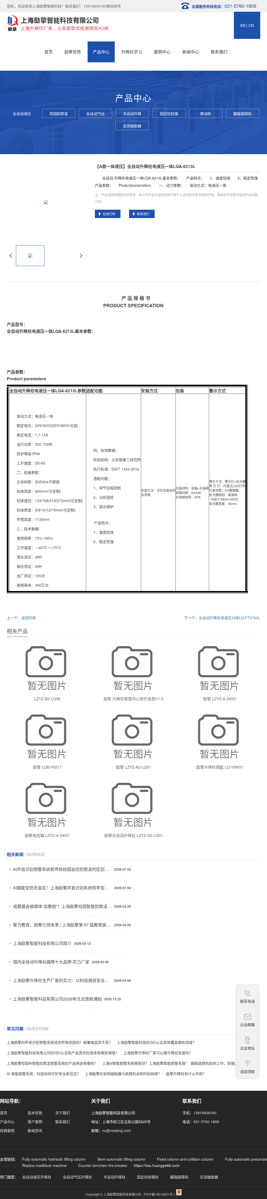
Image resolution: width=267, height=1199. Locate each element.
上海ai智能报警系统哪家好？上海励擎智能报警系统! (144, 1063)
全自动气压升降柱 (95, 114)
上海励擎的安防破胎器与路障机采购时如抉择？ (123, 1073)
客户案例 (35, 1121)
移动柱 (205, 113)
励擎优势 (72, 52)
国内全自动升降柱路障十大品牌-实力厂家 (51, 962)
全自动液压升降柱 (22, 114)
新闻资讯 (35, 1130)
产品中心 (101, 52)
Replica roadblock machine (44, 1165)
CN (251, 25)
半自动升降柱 (132, 114)
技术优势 (35, 1112)
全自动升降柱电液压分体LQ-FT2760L (229, 617)
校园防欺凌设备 (59, 114)
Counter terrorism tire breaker (103, 1165)
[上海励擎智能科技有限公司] (58, 22)
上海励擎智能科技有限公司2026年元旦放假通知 (57, 999)
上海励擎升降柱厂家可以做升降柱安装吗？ (158, 1052)
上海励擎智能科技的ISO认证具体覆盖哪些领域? (156, 1042)
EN (242, 25)
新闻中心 (190, 52)
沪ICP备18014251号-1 (159, 1194)
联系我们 (219, 52)
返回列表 (28, 617)
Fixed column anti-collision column (185, 1159)
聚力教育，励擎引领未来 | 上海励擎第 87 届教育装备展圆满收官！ (62, 925)
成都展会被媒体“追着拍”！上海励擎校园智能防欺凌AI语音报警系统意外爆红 (62, 906)
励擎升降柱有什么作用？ (186, 1073)
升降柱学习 (131, 52)
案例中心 (162, 52)
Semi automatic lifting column (121, 1159)
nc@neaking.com (116, 1130)
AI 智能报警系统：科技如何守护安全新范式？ (44, 1073)
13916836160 (204, 1112)
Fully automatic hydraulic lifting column (54, 1159)
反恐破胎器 (132, 125)
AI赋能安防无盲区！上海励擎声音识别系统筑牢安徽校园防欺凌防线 (62, 888)
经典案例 (7, 1130)
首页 (48, 52)
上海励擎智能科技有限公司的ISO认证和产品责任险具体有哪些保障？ (63, 1052)
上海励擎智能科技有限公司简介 (42, 943)
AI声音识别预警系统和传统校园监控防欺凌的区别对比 (62, 869)
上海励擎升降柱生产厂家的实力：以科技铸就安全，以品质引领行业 (62, 980)
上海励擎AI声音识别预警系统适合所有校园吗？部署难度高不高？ (59, 1042)
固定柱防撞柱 (169, 114)
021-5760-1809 (206, 1121)
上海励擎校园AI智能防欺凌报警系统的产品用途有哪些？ (52, 1063)
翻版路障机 (242, 113)
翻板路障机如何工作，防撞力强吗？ (220, 1063)
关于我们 (62, 1112)
